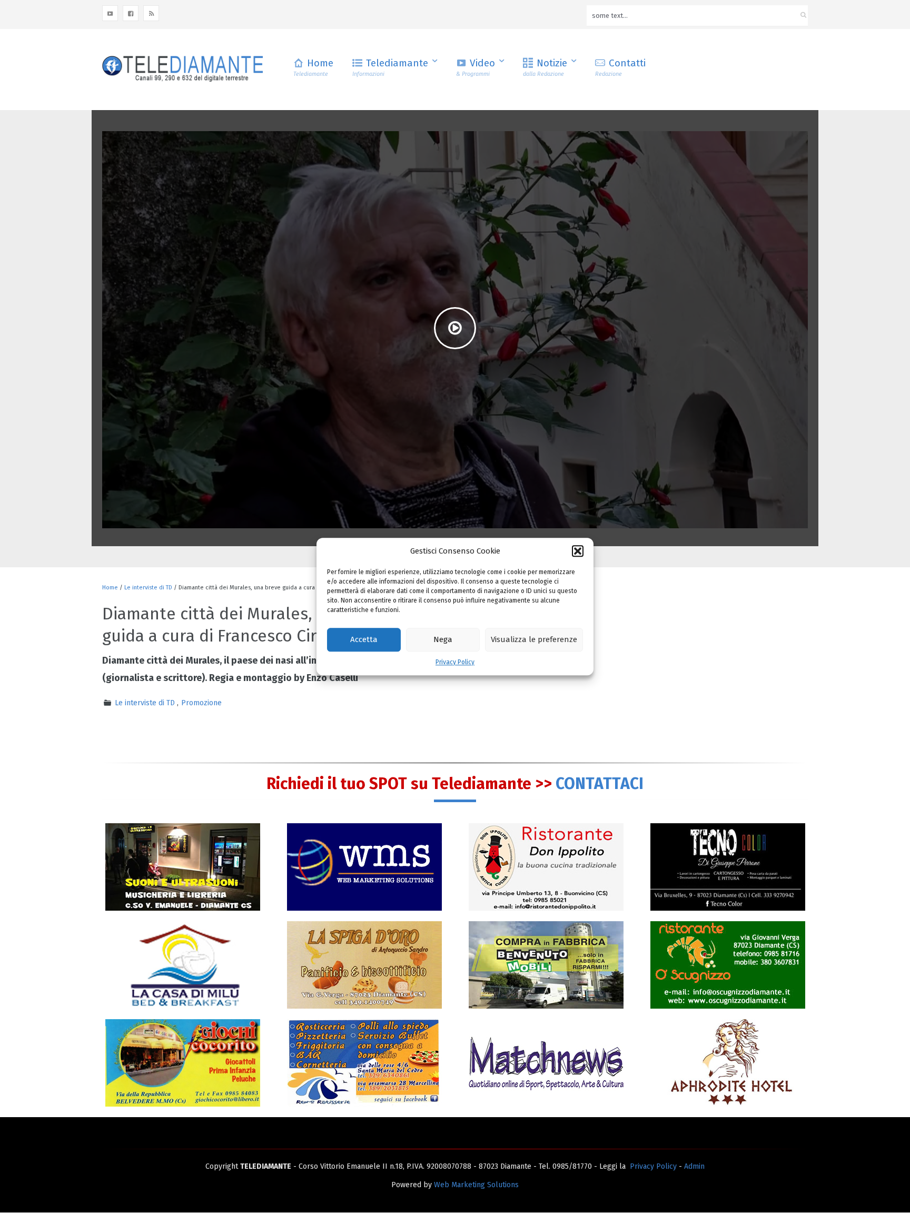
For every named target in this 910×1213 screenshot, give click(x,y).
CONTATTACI (600, 783)
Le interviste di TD (148, 587)
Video (475, 67)
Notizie (545, 67)
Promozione (201, 702)
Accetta (364, 640)
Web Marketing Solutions (476, 1184)
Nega (442, 640)
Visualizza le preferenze (534, 640)
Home (313, 67)
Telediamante (390, 67)
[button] (577, 551)
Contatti (620, 67)
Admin (694, 1166)
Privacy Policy (455, 662)
